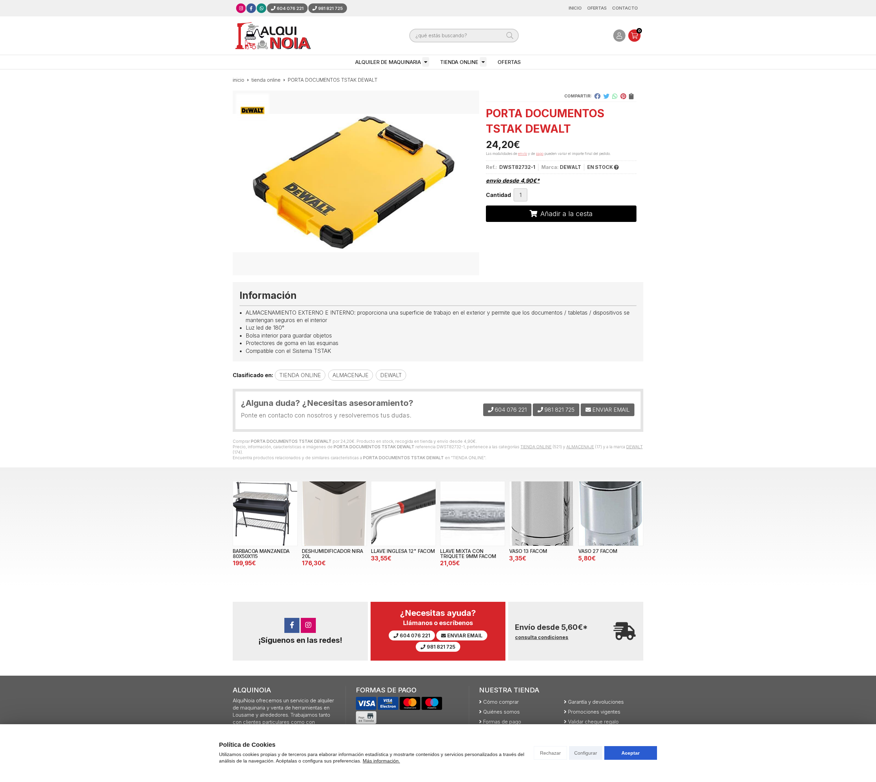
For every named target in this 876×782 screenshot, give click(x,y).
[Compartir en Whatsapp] (615, 96)
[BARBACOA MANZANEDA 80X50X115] (265, 513)
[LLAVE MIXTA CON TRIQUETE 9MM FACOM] (472, 513)
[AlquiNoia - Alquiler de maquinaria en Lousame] (273, 35)
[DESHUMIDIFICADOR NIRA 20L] (334, 513)
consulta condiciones (541, 637)
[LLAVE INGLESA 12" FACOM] (403, 513)
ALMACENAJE (580, 446)
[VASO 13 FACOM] (542, 513)
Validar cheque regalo (593, 721)
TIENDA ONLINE (459, 62)
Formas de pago (502, 721)
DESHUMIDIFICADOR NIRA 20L (332, 553)
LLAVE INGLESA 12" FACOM (403, 551)
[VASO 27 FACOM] (611, 513)
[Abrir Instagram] (241, 8)
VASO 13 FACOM (528, 551)
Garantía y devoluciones (596, 702)
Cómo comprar (501, 702)
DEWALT (634, 446)
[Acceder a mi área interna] (619, 35)
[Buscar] (509, 35)
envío (522, 153)
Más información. (381, 761)
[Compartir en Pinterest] (623, 96)
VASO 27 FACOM (597, 551)
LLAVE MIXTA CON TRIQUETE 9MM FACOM (468, 553)
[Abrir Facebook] (251, 8)
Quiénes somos (501, 711)
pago (539, 153)
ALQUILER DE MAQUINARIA (388, 62)
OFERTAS (509, 62)
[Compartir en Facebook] (597, 96)
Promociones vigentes (594, 711)
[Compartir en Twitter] (606, 96)
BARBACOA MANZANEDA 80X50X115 (261, 553)
